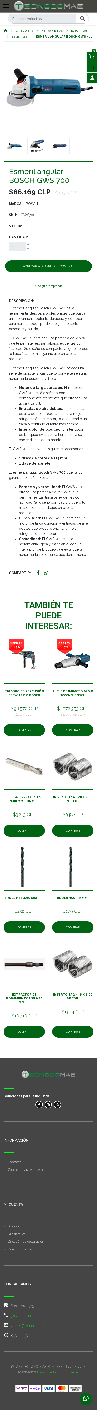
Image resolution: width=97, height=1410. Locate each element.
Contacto (15, 1161)
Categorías (24, 30)
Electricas (79, 30)
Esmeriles (19, 36)
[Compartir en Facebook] (38, 573)
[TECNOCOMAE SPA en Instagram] (48, 1104)
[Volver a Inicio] (6, 31)
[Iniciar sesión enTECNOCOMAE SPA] (92, 78)
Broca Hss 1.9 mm (73, 897)
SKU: (13, 215)
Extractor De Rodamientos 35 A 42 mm (24, 998)
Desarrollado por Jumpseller (57, 1372)
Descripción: (21, 301)
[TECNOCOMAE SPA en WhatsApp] (57, 1104)
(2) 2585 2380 (21, 1315)
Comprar (24, 730)
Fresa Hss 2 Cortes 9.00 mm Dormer (24, 798)
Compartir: (20, 573)
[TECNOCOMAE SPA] (48, 6)
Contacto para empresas (26, 1169)
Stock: (15, 226)
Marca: (15, 204)
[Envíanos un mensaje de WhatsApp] (86, 1399)
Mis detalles (16, 1233)
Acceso (13, 1226)
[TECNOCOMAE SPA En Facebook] (39, 1104)
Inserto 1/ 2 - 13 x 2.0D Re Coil (73, 996)
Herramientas (52, 30)
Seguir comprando (50, 285)
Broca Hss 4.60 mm (24, 897)
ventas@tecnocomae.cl (28, 1325)
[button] (10, 88)
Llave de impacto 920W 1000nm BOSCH (73, 693)
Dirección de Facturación (26, 1241)
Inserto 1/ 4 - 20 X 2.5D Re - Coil (73, 798)
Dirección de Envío (21, 1249)
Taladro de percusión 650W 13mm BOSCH (24, 693)
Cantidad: (18, 237)
